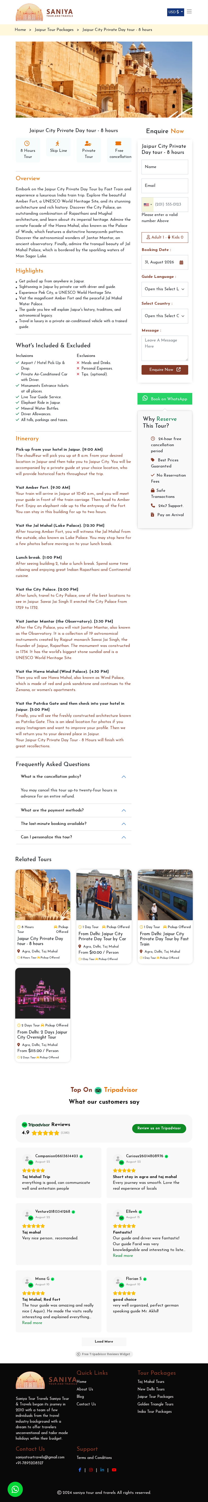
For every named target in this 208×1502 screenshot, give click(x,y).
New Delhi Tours (151, 1389)
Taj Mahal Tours (150, 1382)
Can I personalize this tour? (46, 837)
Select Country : (157, 304)
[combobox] (147, 204)
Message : (151, 331)
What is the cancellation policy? (51, 777)
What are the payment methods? (52, 810)
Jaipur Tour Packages (155, 1397)
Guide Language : (159, 277)
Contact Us (86, 1404)
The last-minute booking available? (53, 824)
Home (81, 1382)
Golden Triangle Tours (155, 1404)
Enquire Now (162, 370)
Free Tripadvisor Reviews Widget (106, 1354)
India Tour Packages (154, 1412)
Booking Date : (156, 250)
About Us (85, 1389)
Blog (80, 1397)
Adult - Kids (166, 238)
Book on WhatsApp (168, 399)
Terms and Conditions (94, 1458)
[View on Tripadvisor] (27, 1159)
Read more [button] (123, 1256)
